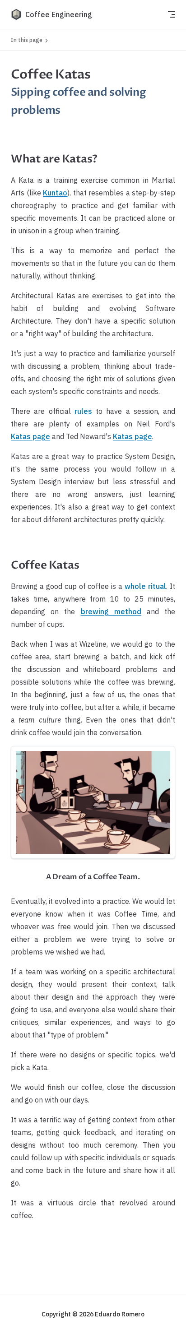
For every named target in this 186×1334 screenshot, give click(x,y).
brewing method (111, 611)
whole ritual (145, 586)
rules (83, 411)
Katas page (30, 436)
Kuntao (55, 192)
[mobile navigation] (171, 14)
